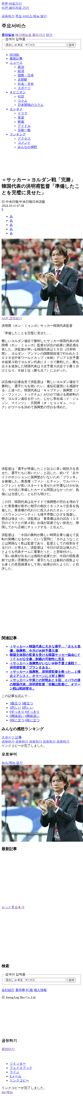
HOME (14, 54)
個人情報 (40, 990)
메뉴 (9, 1092)
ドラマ (22, 113)
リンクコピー (19, 1080)
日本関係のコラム (31, 105)
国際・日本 (26, 75)
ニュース (16, 62)
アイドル (24, 126)
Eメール (15, 1076)
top (4, 1092)
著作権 (20, 990)
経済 (21, 71)
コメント (24, 142)
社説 (21, 96)
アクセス (24, 138)
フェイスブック (21, 1068)
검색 (71, 44)
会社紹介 (8, 990)
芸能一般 (24, 130)
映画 (21, 121)
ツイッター (18, 1063)
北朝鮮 (22, 79)
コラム (22, 100)
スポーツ (24, 88)
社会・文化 (26, 83)
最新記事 (16, 58)
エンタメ (16, 109)
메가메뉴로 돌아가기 (30, 35)
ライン (14, 1072)
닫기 (49, 35)
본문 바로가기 (12, 3)
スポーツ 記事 (12, 737)
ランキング (18, 134)
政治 (21, 67)
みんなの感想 (27, 147)
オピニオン (18, 92)
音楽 (21, 117)
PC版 (29, 990)
